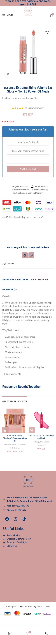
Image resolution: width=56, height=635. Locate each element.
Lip (41, 442)
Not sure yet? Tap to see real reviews (28, 247)
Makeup (7, 445)
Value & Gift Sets (19, 445)
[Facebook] (25, 255)
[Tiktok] (24, 519)
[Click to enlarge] (8, 74)
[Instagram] (31, 255)
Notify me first (28, 169)
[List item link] (28, 505)
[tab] (39, 279)
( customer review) (34, 108)
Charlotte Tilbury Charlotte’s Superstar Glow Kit (15, 438)
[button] (5, 430)
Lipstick (47, 442)
